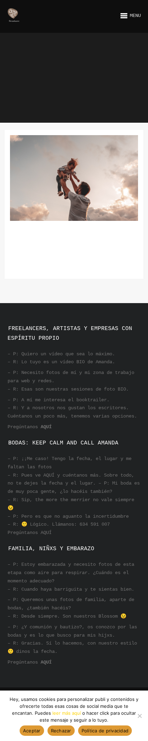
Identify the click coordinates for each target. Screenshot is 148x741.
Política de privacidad (105, 730)
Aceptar (32, 730)
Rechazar (61, 730)
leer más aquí (66, 713)
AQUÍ (46, 427)
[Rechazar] (139, 715)
